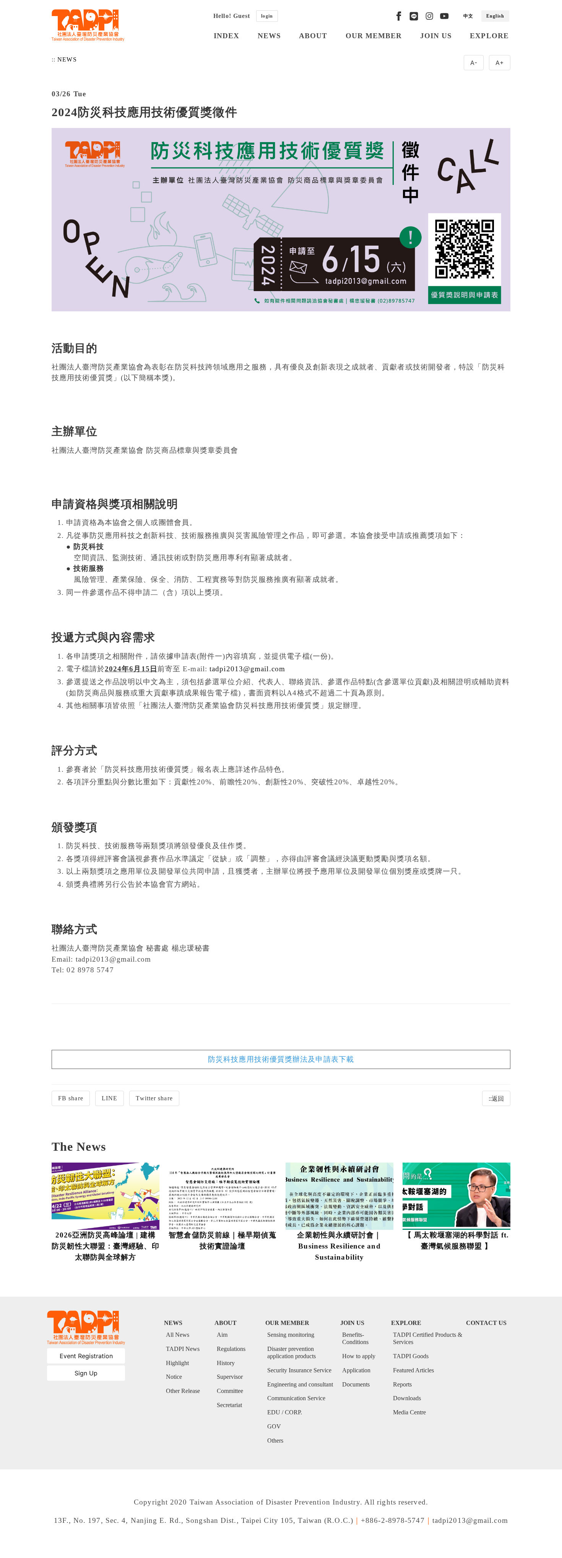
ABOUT (313, 36)
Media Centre (409, 1412)
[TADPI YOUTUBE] (444, 16)
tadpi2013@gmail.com (247, 669)
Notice (174, 1376)
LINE (109, 1098)
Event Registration (86, 1356)
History (226, 1363)
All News (177, 1334)
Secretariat (229, 1405)
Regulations (231, 1349)
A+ (499, 62)
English (495, 16)
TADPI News (183, 1349)
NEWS (269, 36)
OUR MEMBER (374, 36)
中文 (468, 16)
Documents (356, 1384)
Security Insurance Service (299, 1370)
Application (356, 1370)
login (267, 16)
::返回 (496, 1098)
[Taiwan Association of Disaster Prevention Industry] (88, 25)
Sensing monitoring (290, 1334)
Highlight (177, 1363)
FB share (70, 1098)
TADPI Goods (411, 1356)
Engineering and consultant (300, 1384)
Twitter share (154, 1098)
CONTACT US (486, 1323)
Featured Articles (413, 1370)
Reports (402, 1384)
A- (473, 62)
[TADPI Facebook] (398, 16)
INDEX (227, 36)
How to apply (358, 1356)
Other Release (183, 1391)
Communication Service (296, 1398)
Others (275, 1440)
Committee (230, 1391)
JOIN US (436, 36)
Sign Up (86, 1373)
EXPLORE (489, 36)
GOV (274, 1426)
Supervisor (230, 1376)
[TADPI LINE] (413, 16)
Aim (222, 1334)
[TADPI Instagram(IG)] (429, 16)
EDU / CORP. (284, 1412)
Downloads (407, 1398)
